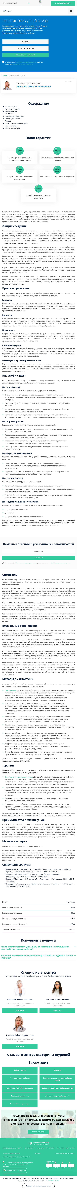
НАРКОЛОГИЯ (39, 1148)
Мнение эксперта (11, 126)
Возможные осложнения (14, 116)
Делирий (57, 1070)
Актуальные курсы (38, 1132)
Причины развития (12, 109)
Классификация (11, 111)
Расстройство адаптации (20, 1104)
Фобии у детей (20, 1070)
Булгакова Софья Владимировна (33, 86)
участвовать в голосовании (16, 1166)
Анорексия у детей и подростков (20, 1088)
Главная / (4, 75)
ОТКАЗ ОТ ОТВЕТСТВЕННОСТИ (12, 1148)
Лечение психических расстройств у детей (57, 1079)
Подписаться (38, 557)
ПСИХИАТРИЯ (28, 1148)
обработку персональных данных (23, 64)
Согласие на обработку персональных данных (16, 1157)
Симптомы (9, 114)
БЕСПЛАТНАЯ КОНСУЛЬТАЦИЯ (25, 55)
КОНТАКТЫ (60, 1148)
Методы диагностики (13, 118)
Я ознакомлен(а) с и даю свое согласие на (24, 62)
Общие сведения (11, 106)
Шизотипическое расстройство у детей (57, 1088)
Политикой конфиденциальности (26, 62)
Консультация (10, 690)
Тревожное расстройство (20, 1078)
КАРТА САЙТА (70, 1148)
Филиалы (37, 1153)
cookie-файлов (53, 1181)
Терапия (8, 121)
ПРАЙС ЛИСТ (50, 1148)
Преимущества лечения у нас (16, 123)
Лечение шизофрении (20, 1096)
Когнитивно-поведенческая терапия (19, 777)
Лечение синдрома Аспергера (57, 1096)
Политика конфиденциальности (64, 1153)
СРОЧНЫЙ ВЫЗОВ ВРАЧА (63, 3)
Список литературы (12, 128)
